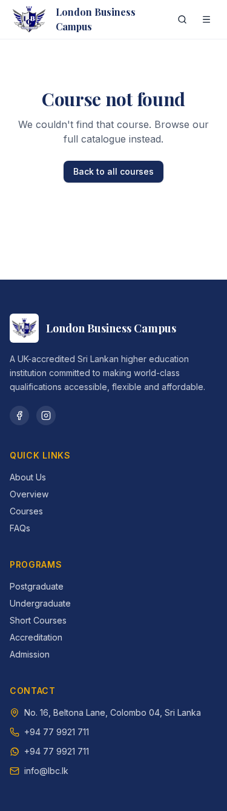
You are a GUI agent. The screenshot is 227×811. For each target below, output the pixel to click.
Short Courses (38, 620)
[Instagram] (46, 415)
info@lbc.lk (46, 771)
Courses (26, 511)
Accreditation (36, 637)
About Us (28, 477)
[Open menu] (206, 19)
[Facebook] (19, 415)
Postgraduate (37, 586)
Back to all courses (113, 171)
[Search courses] (182, 19)
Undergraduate (40, 603)
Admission (30, 654)
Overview (29, 494)
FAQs (20, 528)
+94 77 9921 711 (56, 732)
